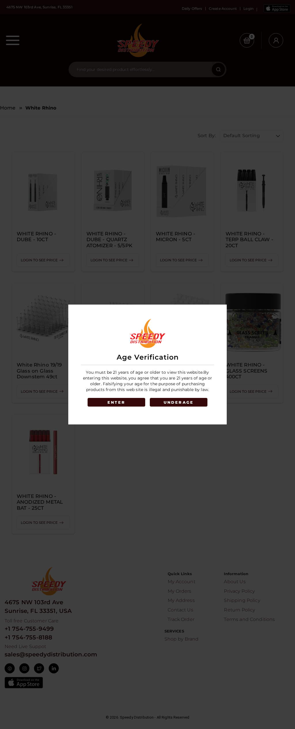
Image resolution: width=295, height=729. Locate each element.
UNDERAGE (179, 402)
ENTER (116, 402)
